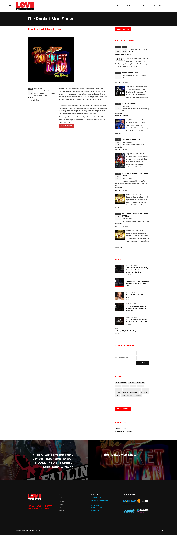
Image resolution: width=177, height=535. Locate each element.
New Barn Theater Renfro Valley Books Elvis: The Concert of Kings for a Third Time (137, 270)
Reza (130, 47)
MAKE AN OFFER (123, 29)
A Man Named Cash (130, 73)
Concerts (31, 100)
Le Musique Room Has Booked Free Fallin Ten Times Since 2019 (137, 321)
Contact (152, 6)
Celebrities (140, 382)
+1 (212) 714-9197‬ (121, 429)
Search (143, 362)
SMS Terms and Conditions (99, 508)
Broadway (132, 382)
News (137, 6)
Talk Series (130, 395)
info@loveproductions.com (124, 431)
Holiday (138, 389)
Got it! (164, 530)
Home (112, 6)
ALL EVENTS (119, 247)
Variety (128, 54)
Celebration (129, 265)
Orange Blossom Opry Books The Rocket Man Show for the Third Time (137, 284)
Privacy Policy (95, 505)
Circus (118, 386)
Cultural (118, 389)
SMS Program (95, 510)
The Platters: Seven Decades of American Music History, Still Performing (137, 308)
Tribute (135, 265)
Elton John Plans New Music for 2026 (137, 296)
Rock (123, 395)
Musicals (125, 392)
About (144, 6)
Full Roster (120, 6)
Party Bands (144, 392)
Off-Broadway (134, 392)
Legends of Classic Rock (132, 139)
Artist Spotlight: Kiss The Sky (125, 331)
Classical (125, 386)
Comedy (133, 386)
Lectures (145, 389)
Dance (126, 389)
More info (31, 97)
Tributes (37, 100)
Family (117, 54)
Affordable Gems (121, 382)
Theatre (134, 303)
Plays (117, 395)
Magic (123, 54)
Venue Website (66, 126)
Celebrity (128, 292)
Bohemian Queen (129, 103)
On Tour (129, 6)
